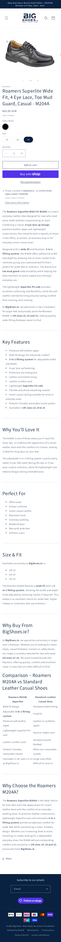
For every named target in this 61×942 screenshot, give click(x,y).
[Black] (5, 127)
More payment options (30, 182)
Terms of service (21, 935)
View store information (17, 202)
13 (19, 140)
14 (28, 139)
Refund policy (33, 930)
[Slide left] (23, 80)
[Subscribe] (46, 889)
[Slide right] (37, 80)
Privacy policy (48, 930)
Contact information (40, 935)
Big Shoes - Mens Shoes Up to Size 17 (28, 926)
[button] (6, 18)
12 (9, 140)
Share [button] (9, 858)
